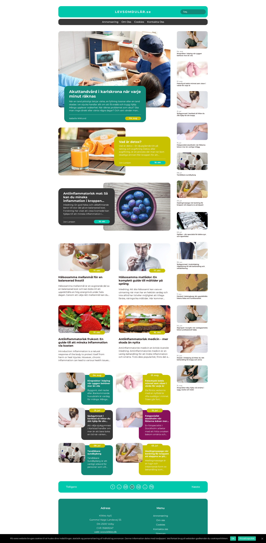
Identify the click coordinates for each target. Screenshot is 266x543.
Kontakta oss (155, 21)
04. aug (133, 118)
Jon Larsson (125, 162)
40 (125, 486)
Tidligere (71, 486)
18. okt (157, 162)
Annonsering (110, 21)
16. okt (157, 332)
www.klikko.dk (108, 531)
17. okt (96, 270)
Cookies (139, 21)
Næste (196, 486)
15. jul (155, 410)
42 (138, 486)
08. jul (97, 445)
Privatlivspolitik (247, 538)
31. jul (97, 410)
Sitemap (160, 533)
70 (151, 486)
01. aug (155, 375)
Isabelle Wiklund (77, 118)
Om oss (126, 21)
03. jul (154, 445)
